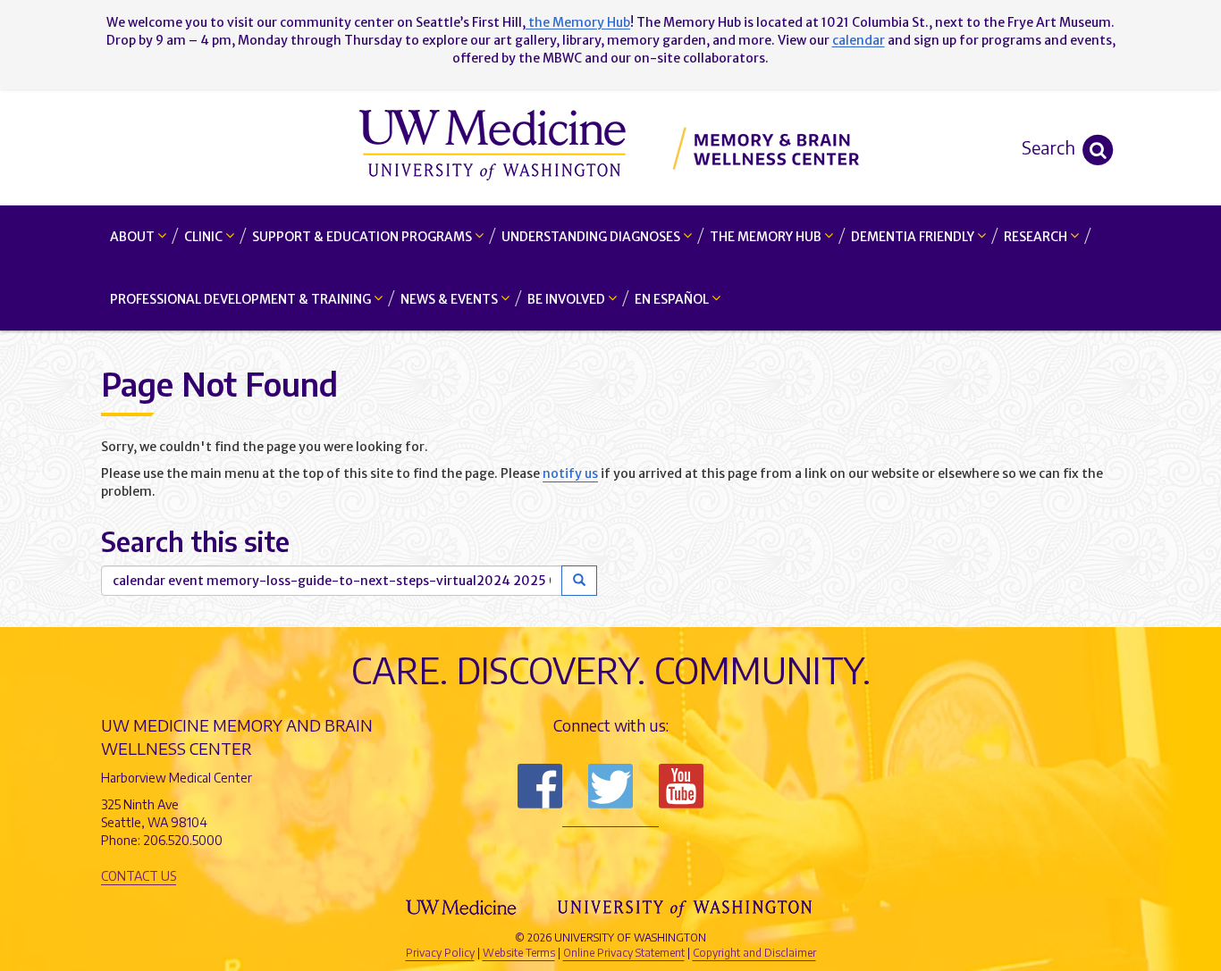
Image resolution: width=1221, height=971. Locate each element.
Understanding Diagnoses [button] (592, 237)
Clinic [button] (204, 237)
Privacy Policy (440, 952)
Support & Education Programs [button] (363, 237)
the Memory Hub (578, 22)
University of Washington (686, 907)
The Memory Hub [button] (767, 237)
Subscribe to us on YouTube (681, 786)
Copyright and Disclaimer (754, 952)
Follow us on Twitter (610, 786)
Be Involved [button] (567, 299)
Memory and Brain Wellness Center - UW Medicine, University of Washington (610, 147)
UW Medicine (463, 907)
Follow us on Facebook (540, 786)
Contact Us (138, 875)
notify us (570, 473)
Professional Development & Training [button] (242, 299)
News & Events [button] (450, 299)
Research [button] (1037, 237)
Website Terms (519, 952)
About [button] (133, 237)
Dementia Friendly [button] (914, 237)
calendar (858, 40)
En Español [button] (673, 299)
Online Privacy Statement (624, 952)
